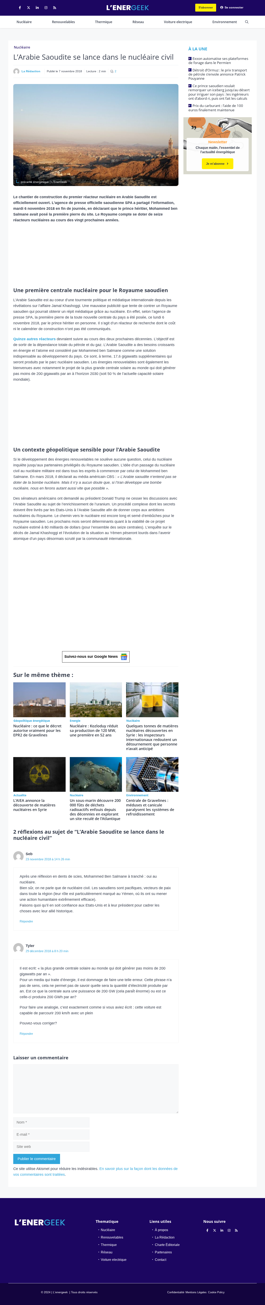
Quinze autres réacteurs (34, 339)
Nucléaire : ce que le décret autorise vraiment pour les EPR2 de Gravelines (37, 730)
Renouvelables (63, 22)
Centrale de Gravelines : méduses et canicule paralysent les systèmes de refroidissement (150, 807)
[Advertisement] (95, 256)
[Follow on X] (28, 7)
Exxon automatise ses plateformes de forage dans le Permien (218, 60)
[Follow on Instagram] (46, 7)
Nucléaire (24, 22)
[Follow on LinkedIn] (37, 7)
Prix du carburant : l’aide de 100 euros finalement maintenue (215, 107)
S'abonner (206, 7)
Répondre (26, 921)
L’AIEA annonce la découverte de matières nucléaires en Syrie (34, 805)
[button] (247, 22)
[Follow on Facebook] (20, 7)
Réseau (138, 22)
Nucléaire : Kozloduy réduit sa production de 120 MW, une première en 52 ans (94, 730)
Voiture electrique (178, 22)
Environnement (224, 22)
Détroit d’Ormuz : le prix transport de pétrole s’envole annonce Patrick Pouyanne (217, 74)
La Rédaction (31, 71)
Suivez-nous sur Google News (91, 656)
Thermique (103, 22)
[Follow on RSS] (54, 7)
